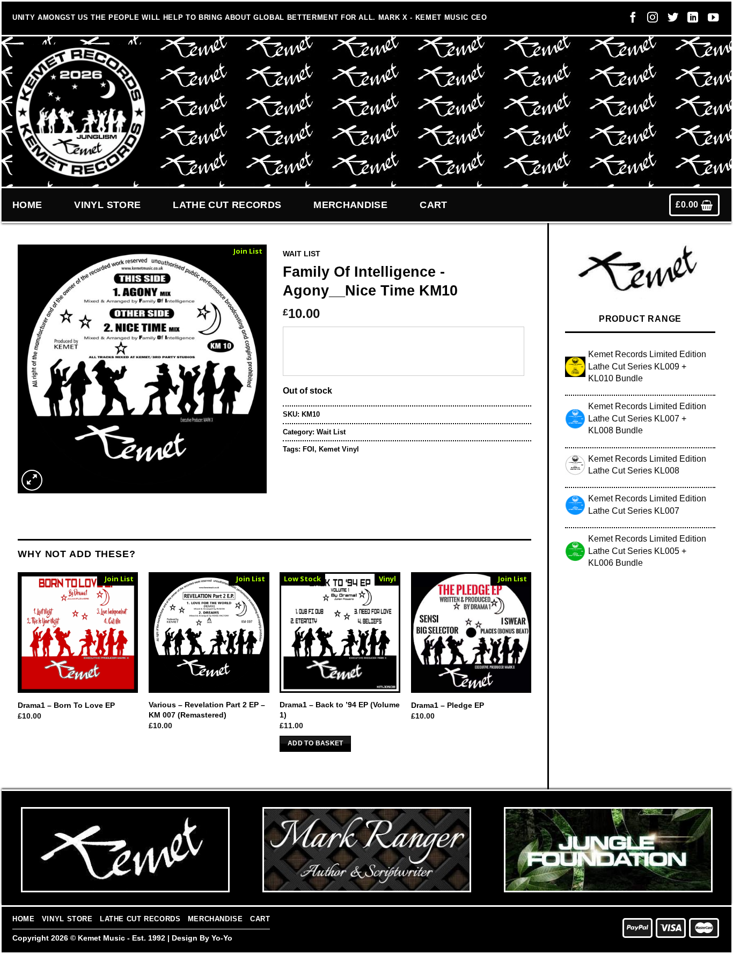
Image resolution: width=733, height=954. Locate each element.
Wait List (301, 254)
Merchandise (350, 204)
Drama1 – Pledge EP (447, 705)
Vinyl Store (107, 204)
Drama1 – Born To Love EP (66, 705)
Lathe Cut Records (227, 204)
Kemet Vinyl (339, 449)
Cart (433, 204)
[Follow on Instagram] (650, 20)
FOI (308, 449)
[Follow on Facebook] (630, 20)
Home (27, 204)
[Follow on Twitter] (670, 20)
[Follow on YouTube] (710, 20)
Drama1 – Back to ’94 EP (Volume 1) (340, 709)
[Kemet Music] (80, 112)
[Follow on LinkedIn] (690, 20)
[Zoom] (31, 480)
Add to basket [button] (315, 743)
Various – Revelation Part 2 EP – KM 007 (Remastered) (207, 709)
